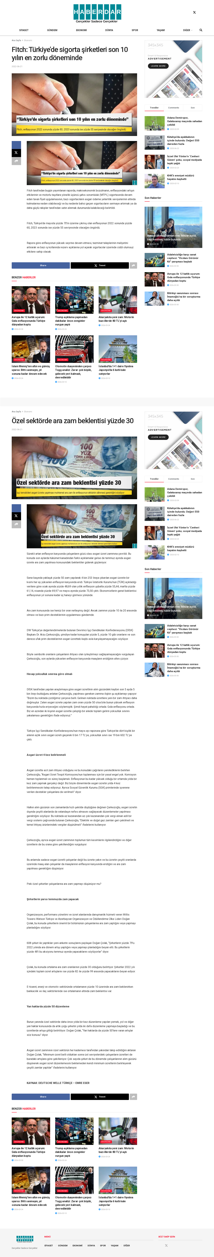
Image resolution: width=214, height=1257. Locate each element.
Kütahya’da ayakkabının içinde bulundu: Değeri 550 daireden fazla (183, 140)
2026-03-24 (62, 329)
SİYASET (24, 30)
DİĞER (186, 30)
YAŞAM (161, 30)
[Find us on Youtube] (200, 13)
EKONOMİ (81, 30)
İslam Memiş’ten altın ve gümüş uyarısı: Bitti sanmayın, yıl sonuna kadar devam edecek (31, 370)
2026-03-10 (62, 382)
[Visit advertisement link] (173, 69)
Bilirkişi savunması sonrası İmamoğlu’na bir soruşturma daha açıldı (183, 297)
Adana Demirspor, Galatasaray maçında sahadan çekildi (184, 121)
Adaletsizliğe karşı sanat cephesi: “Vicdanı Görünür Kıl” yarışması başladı (182, 258)
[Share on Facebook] (16, 145)
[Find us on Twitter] (194, 13)
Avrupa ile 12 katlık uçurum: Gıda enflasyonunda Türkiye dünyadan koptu (28, 321)
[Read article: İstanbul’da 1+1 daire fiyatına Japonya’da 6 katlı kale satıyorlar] (118, 349)
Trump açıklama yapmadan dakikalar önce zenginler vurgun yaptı (71, 321)
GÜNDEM (52, 30)
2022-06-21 (17, 66)
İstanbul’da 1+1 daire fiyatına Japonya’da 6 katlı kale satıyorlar (116, 370)
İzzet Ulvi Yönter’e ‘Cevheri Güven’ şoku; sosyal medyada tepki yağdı (184, 160)
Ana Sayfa (16, 40)
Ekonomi (28, 40)
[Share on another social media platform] (16, 161)
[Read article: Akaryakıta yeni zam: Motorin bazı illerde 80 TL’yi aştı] (118, 300)
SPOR (135, 30)
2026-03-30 (18, 329)
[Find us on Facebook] (188, 13)
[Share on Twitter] (16, 153)
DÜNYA (109, 30)
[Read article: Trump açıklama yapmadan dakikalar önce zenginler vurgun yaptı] (74, 300)
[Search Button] (201, 30)
